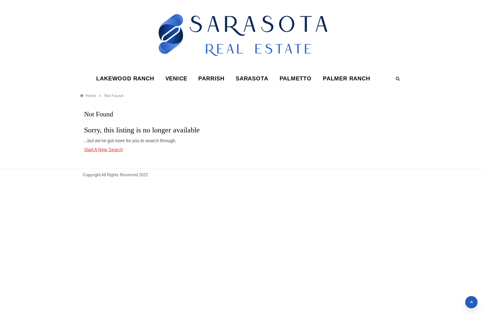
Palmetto (296, 78)
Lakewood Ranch (125, 78)
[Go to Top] (471, 302)
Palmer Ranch (346, 78)
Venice (176, 78)
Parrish (211, 78)
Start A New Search (103, 149)
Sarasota (252, 78)
